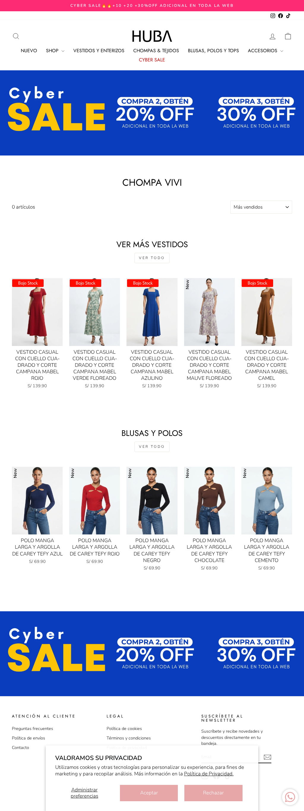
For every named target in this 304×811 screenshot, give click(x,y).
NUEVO (29, 50)
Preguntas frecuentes (32, 728)
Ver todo (152, 257)
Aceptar (149, 792)
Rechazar (213, 792)
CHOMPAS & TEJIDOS (156, 50)
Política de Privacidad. (209, 773)
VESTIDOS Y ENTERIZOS (98, 50)
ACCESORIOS (263, 50)
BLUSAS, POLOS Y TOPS (213, 50)
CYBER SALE (152, 59)
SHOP (53, 50)
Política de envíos (28, 738)
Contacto (20, 747)
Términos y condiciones (129, 738)
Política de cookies (124, 728)
